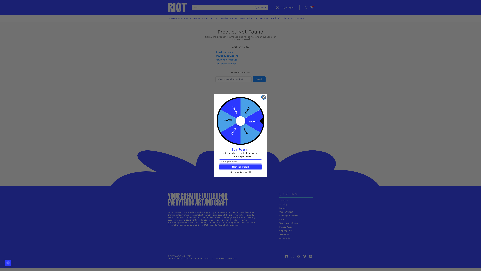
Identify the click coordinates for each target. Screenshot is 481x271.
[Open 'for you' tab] (8, 263)
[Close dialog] (263, 97)
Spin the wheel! (240, 167)
